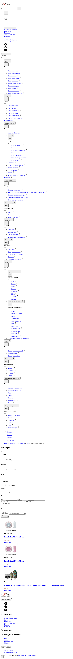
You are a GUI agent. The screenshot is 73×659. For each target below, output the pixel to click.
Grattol (9, 459)
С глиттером (11, 470)
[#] (19, 8)
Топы (6, 640)
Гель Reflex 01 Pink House (14, 537)
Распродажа (7, 31)
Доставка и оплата (9, 34)
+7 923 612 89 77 (9, 39)
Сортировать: (5, 513)
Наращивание (8, 641)
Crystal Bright (11, 485)
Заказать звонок (5, 54)
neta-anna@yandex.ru (10, 41)
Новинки (7, 33)
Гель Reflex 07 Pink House (14, 561)
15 (8, 492)
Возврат (6, 625)
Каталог (6, 620)
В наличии (6, 503)
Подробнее (7, 542)
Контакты (7, 36)
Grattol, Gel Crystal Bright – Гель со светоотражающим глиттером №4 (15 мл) (34, 585)
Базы (5, 638)
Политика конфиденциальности (28, 655)
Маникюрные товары (10, 29)
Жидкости (7, 643)
